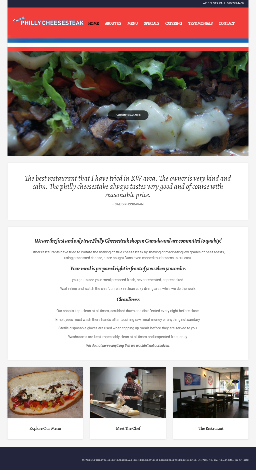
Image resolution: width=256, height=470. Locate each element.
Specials (151, 23)
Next (245, 103)
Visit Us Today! (128, 115)
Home (93, 23)
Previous (11, 103)
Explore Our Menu (45, 428)
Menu (132, 23)
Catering (173, 23)
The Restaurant (210, 428)
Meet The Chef (128, 428)
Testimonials (200, 23)
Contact (226, 23)
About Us (113, 23)
